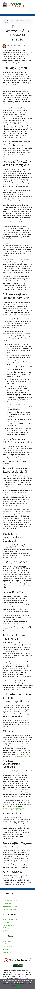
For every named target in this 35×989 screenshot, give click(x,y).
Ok (18, 986)
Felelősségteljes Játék (9, 909)
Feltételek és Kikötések (10, 906)
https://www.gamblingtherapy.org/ (13, 809)
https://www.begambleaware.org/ (13, 826)
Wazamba (5, 949)
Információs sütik (8, 903)
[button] (25, 9)
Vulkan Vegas (6, 941)
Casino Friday (6, 952)
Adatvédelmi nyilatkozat (10, 901)
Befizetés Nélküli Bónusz (10, 919)
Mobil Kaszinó (7, 928)
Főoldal (6, 20)
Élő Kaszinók (6, 922)
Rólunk (4, 898)
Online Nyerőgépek (8, 925)
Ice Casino (5, 944)
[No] (33, 984)
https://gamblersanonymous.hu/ (19, 756)
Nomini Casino (7, 947)
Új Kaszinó (5, 931)
